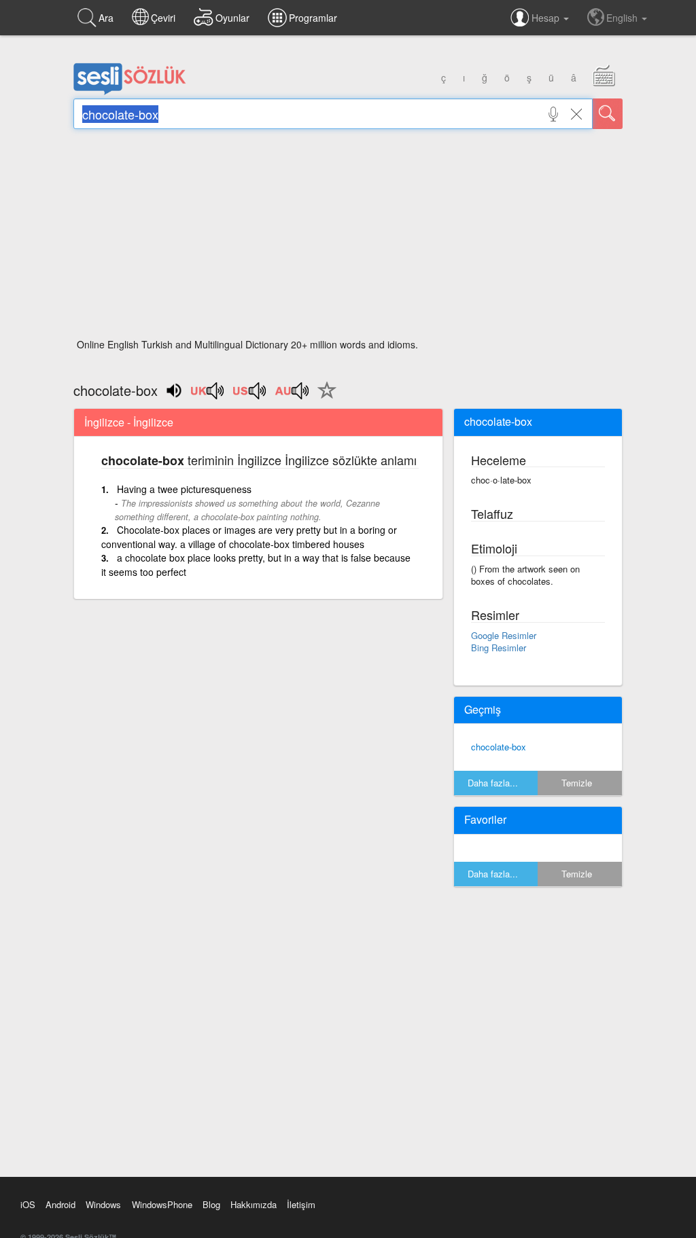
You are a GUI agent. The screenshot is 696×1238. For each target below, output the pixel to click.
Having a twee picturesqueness (184, 489)
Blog (211, 1204)
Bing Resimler (498, 647)
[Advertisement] (348, 238)
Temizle (576, 782)
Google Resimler (503, 635)
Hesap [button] (547, 17)
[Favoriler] (323, 398)
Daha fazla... (493, 782)
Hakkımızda (253, 1204)
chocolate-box (498, 746)
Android (60, 1204)
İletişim (301, 1204)
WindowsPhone (162, 1204)
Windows (103, 1204)
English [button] (623, 17)
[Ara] (608, 113)
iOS (27, 1204)
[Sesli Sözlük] (129, 91)
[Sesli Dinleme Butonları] (208, 395)
